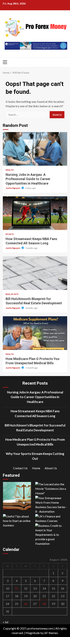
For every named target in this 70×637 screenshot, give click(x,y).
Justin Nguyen (13, 188)
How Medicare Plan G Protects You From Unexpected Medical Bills (35, 333)
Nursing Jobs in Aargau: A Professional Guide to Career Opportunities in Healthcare (35, 149)
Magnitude (33, 633)
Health (10, 170)
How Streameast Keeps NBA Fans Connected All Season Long (35, 213)
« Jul (5, 622)
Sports (10, 234)
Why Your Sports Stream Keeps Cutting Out (35, 456)
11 (16, 588)
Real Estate (12, 294)
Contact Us (20, 468)
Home (36, 468)
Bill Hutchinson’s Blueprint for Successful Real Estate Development (35, 273)
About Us (51, 468)
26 (25, 603)
